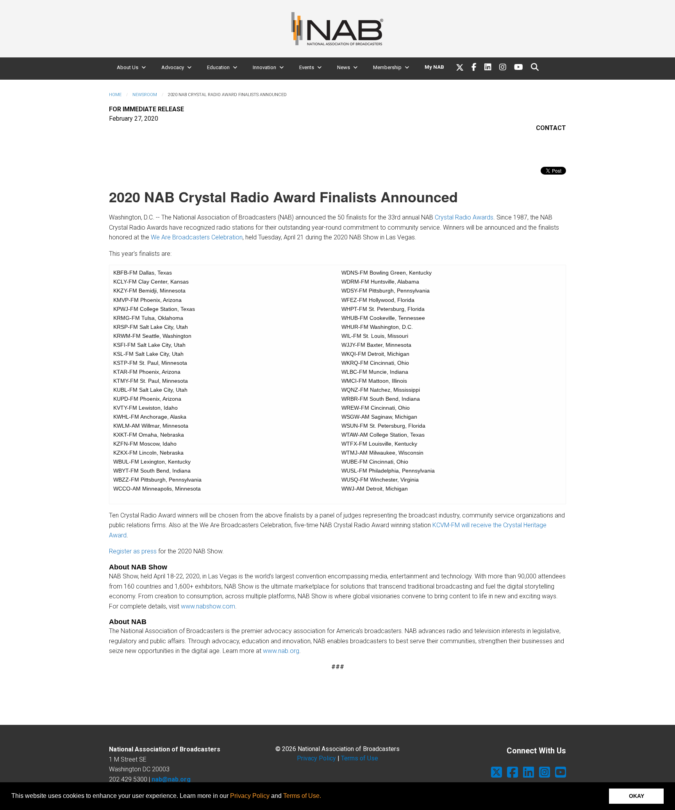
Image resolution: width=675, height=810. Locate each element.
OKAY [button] (636, 796)
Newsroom (144, 94)
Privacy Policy (250, 795)
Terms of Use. (302, 795)
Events (306, 67)
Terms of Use (359, 758)
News (343, 67)
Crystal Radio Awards (464, 217)
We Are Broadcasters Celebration (197, 237)
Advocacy (172, 67)
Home (115, 94)
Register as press (133, 551)
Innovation (264, 67)
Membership (387, 67)
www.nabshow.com (208, 606)
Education (218, 67)
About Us (127, 67)
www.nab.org (281, 651)
